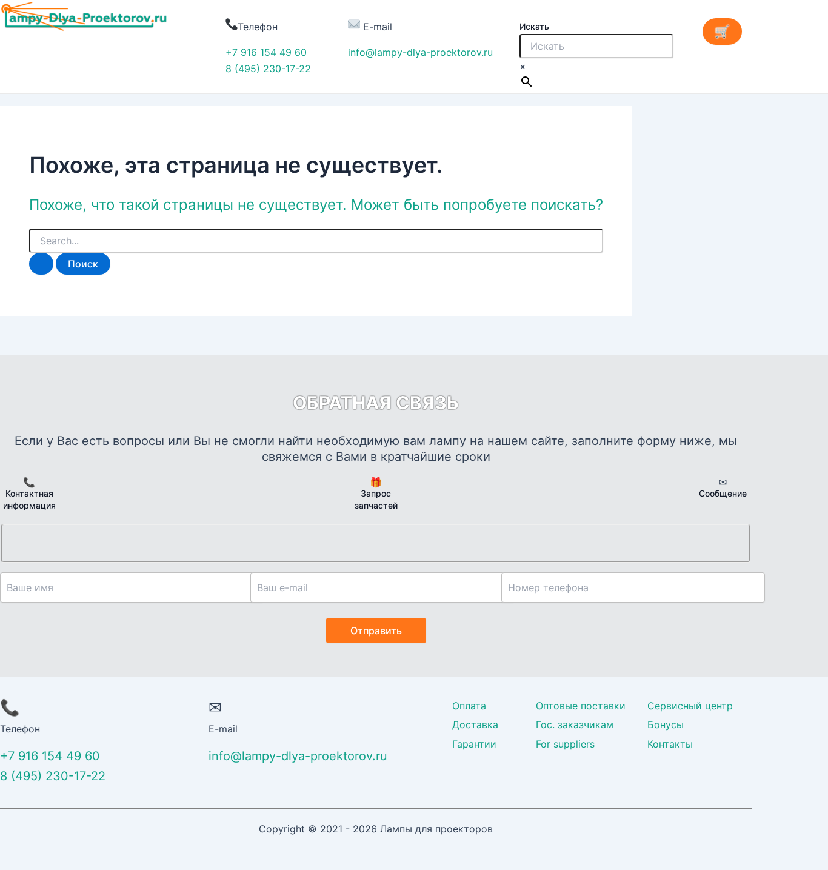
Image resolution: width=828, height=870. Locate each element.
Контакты (670, 744)
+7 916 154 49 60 (266, 52)
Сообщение (723, 493)
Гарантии (474, 744)
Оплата (469, 706)
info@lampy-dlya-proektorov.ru (420, 52)
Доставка (475, 724)
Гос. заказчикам (574, 724)
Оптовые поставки (581, 706)
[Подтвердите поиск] (41, 264)
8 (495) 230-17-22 (268, 68)
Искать (534, 26)
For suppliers (565, 744)
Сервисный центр (690, 706)
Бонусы (665, 724)
